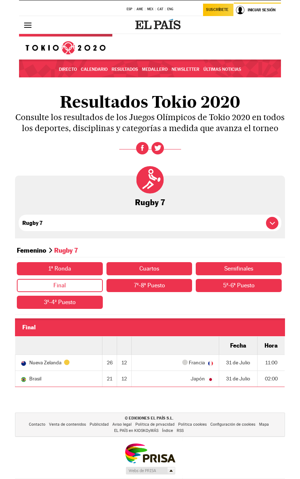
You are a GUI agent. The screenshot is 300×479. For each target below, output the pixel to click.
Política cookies (192, 424)
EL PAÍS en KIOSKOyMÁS (136, 430)
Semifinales (238, 268)
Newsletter (185, 69)
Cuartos (149, 268)
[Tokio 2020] (65, 47)
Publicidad (99, 424)
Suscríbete (217, 9)
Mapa (264, 424)
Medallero (155, 69)
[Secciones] (28, 25)
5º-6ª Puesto (239, 285)
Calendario (94, 69)
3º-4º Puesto (60, 302)
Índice (167, 430)
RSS (180, 430)
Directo (68, 69)
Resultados (125, 69)
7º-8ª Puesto (149, 285)
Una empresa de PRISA (150, 452)
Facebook (142, 148)
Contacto (37, 424)
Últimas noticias (222, 69)
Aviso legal (122, 424)
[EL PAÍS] (159, 25)
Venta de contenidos (67, 424)
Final (59, 285)
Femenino (31, 250)
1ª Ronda (59, 268)
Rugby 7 (150, 202)
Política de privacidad (155, 424)
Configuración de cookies (232, 424)
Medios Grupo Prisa (150, 470)
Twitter (157, 148)
